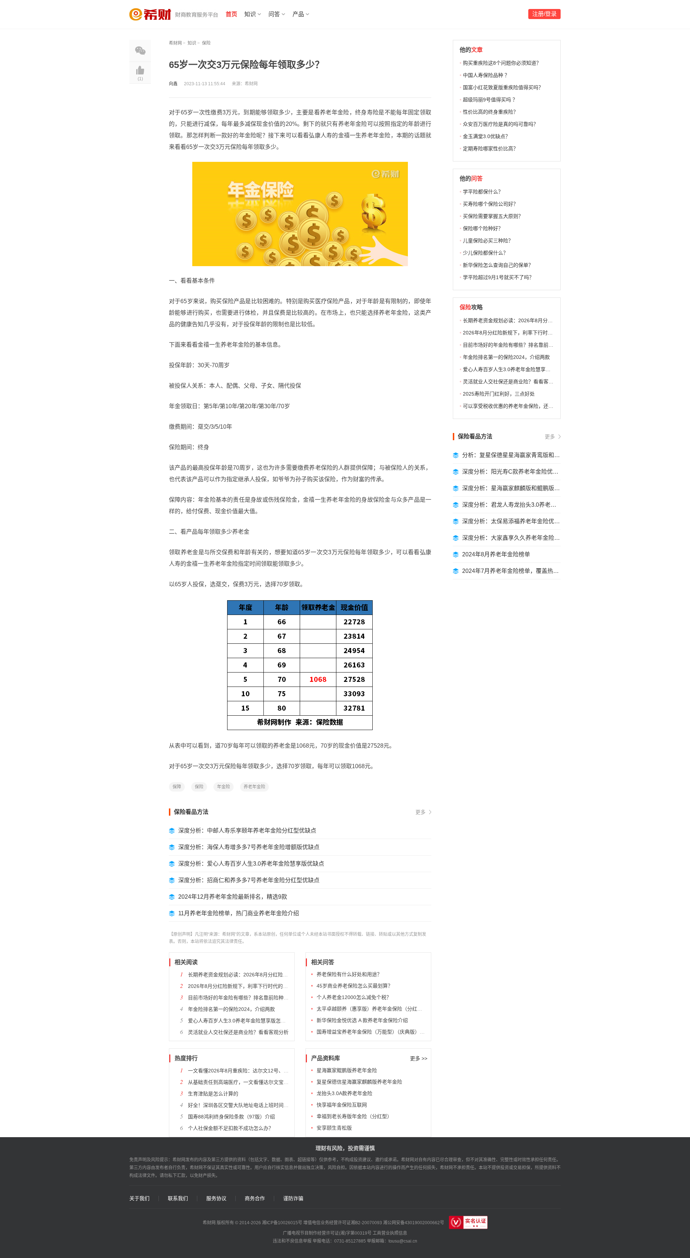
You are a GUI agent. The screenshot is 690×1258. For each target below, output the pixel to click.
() (140, 78)
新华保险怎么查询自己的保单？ (498, 265)
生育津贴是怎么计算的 (213, 1094)
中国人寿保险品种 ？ (486, 75)
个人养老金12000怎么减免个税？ (354, 997)
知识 (250, 14)
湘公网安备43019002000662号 (413, 1222)
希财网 (175, 43)
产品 (298, 14)
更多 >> (418, 1058)
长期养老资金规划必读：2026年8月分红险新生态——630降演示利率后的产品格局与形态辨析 (292, 974)
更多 (420, 812)
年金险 (223, 786)
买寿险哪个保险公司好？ (490, 204)
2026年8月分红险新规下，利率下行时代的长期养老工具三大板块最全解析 (270, 986)
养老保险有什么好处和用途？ (349, 974)
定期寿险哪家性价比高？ (490, 148)
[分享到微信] (140, 50)
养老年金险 (254, 786)
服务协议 (216, 1198)
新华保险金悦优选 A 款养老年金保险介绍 (362, 1020)
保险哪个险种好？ (483, 228)
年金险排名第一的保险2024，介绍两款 (231, 1009)
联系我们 (178, 1198)
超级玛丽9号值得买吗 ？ (490, 99)
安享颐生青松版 (334, 1128)
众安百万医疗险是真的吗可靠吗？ (500, 124)
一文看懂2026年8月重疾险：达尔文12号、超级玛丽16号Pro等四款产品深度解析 (278, 1071)
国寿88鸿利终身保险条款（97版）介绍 (231, 1117)
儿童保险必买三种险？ (488, 240)
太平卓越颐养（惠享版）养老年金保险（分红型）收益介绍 (382, 1009)
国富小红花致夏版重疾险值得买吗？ (503, 87)
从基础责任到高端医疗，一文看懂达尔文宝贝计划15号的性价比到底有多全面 (274, 1082)
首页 (231, 14)
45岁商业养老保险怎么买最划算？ (355, 986)
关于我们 (139, 1198)
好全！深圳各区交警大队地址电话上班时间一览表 (243, 1105)
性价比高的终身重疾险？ (490, 112)
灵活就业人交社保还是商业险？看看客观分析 (238, 1032)
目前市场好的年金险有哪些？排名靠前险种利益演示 (246, 998)
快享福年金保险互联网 (342, 1105)
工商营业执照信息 (390, 1233)
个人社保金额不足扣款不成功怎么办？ (230, 1128)
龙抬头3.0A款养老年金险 (344, 1093)
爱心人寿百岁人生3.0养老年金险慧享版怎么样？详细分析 (252, 1021)
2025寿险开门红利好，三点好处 (499, 394)
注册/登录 (544, 14)
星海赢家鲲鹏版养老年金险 (347, 1070)
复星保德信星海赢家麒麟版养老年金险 (359, 1082)
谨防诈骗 (293, 1198)
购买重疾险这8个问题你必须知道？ (502, 63)
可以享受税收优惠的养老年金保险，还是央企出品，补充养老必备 (536, 406)
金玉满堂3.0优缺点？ (486, 136)
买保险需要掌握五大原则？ (493, 216)
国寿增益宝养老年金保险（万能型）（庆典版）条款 (373, 1032)
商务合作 (255, 1198)
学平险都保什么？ (483, 192)
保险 (206, 43)
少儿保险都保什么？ (485, 253)
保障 (176, 786)
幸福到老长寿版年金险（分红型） (354, 1116)
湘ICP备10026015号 (282, 1222)
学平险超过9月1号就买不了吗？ (498, 277)
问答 (274, 14)
